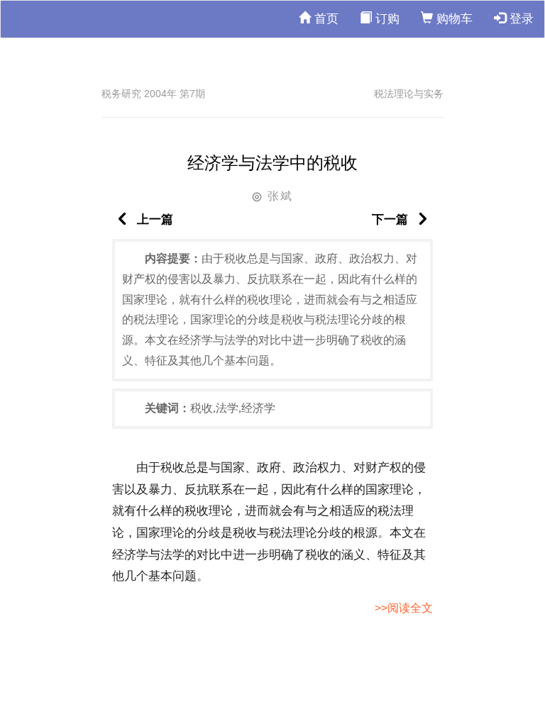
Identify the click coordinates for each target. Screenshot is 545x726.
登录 (520, 19)
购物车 (453, 19)
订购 (386, 19)
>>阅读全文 (404, 608)
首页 (324, 19)
